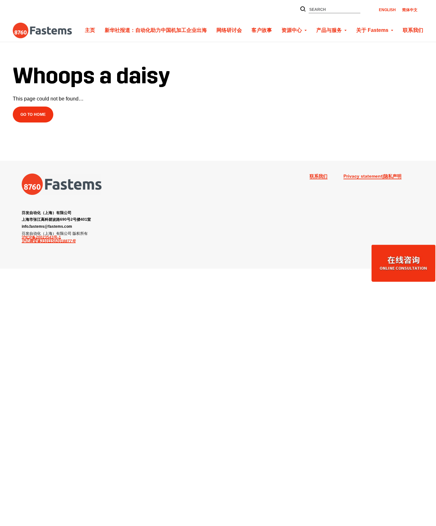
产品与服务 (329, 30)
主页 (90, 30)
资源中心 (292, 30)
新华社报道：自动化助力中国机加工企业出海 (156, 30)
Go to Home (33, 114)
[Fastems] (61, 184)
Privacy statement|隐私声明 (372, 176)
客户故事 (262, 30)
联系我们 (413, 30)
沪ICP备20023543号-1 (41, 237)
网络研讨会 (229, 30)
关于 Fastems (372, 30)
